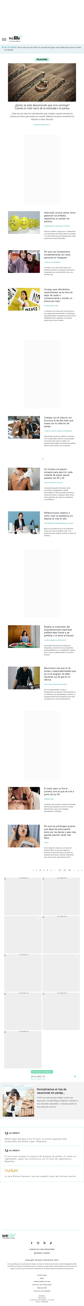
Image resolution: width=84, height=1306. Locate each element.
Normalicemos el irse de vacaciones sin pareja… (51, 1091)
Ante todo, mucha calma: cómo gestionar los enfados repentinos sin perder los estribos (60, 217)
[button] (23, 896)
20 (64, 870)
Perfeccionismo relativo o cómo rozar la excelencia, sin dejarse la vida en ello (58, 515)
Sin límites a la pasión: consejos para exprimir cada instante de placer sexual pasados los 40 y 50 (58, 473)
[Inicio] (15, 41)
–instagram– (38, 1242)
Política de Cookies (42, 1291)
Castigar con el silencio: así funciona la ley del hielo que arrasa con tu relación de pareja (58, 422)
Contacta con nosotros (42, 1249)
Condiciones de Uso (42, 1281)
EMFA (42, 1278)
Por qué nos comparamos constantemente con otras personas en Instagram (57, 254)
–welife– (50, 1242)
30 (69, 870)
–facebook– (31, 1242)
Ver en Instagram (43, 1072)
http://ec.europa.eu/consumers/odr (61, 1268)
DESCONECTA (38, 1076)
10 (60, 870)
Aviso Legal (42, 1275)
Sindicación (42, 1288)
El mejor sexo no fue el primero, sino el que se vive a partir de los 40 (59, 791)
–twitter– (44, 1242)
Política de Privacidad (42, 1284)
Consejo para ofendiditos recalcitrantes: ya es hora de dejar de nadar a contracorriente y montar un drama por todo (58, 295)
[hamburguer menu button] (4, 40)
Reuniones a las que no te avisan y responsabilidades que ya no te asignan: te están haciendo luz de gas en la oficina (60, 673)
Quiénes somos (42, 1253)
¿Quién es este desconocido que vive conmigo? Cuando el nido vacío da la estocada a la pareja (42, 106)
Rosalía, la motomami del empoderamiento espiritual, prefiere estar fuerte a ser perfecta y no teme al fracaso (59, 631)
